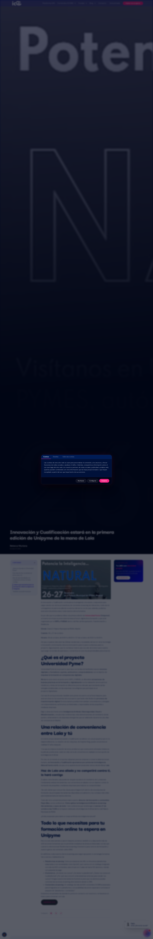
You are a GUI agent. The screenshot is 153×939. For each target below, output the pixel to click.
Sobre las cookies (68, 457)
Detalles (55, 457)
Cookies (46, 457)
